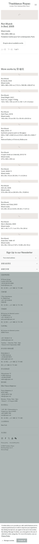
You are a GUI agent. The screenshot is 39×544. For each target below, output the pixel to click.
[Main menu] (36, 5)
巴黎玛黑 (4, 292)
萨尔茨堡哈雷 (5, 369)
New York (4, 425)
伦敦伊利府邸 (5, 275)
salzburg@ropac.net (7, 359)
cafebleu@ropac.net (7, 340)
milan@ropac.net (6, 396)
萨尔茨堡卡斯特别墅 (7, 348)
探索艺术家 (5, 269)
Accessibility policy (14, 442)
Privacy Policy (5, 536)
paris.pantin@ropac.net (8, 319)
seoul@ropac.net (6, 415)
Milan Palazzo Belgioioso (8, 386)
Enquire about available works (13, 43)
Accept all (21, 540)
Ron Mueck (6, 23)
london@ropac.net (6, 285)
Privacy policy (4, 442)
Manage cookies (9, 540)
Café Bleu (4, 326)
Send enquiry (36, 258)
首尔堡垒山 (4, 405)
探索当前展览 (6, 263)
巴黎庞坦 (4, 309)
